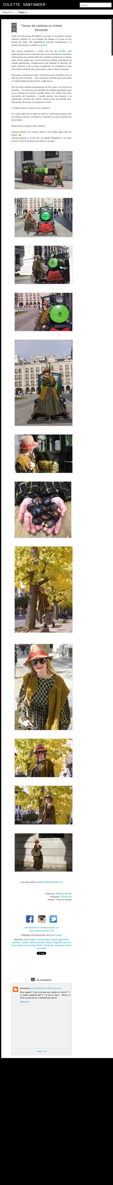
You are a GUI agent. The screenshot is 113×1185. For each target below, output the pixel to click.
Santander (49, 945)
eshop (49, 942)
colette (24, 942)
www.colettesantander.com (50, 881)
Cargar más (41, 1051)
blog (26, 939)
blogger (32, 939)
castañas (16, 942)
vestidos (62, 50)
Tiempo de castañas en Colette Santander (41, 27)
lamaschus (25, 988)
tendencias (60, 945)
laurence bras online (26, 945)
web (45, 44)
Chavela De (66, 896)
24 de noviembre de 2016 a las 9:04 (46, 988)
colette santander (37, 942)
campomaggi (43, 939)
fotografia (57, 942)
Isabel (33, 137)
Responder (24, 1001)
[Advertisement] (87, 69)
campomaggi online (59, 939)
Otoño (40, 945)
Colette (58, 935)
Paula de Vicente (64, 893)
